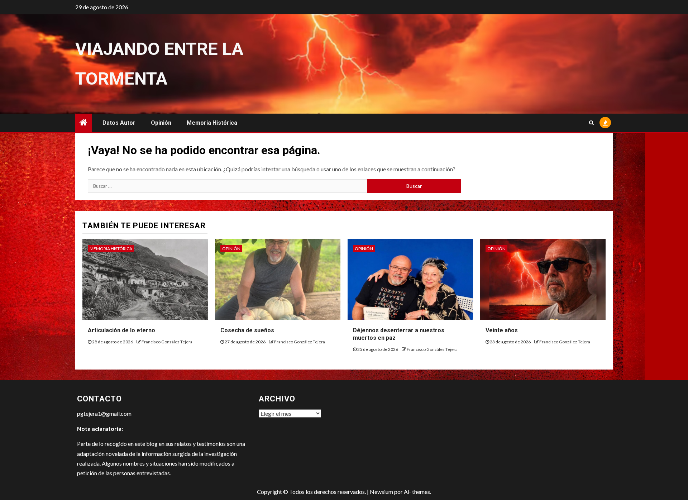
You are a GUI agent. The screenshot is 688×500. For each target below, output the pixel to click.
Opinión (161, 122)
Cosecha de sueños (247, 330)
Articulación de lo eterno (121, 330)
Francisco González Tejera (167, 341)
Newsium (381, 491)
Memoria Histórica (212, 122)
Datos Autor (118, 122)
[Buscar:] (227, 186)
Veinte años (502, 330)
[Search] (591, 122)
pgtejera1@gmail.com (104, 413)
